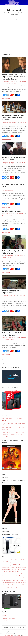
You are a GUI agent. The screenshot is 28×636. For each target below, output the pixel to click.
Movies (10, 163)
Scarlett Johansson (22, 582)
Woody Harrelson (12, 587)
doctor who (19, 565)
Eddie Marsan (6, 569)
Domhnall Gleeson (5, 567)
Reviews (10, 83)
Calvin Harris (14, 562)
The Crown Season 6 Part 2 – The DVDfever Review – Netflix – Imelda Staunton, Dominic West (13, 77)
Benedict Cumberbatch (18, 559)
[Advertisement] (14, 37)
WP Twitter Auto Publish (9, 635)
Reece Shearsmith (14, 580)
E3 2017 (20, 567)
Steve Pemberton (14, 585)
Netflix (6, 83)
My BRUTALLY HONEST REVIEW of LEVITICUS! (13, 432)
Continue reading (6, 98)
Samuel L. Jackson (11, 582)
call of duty (6, 562)
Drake (15, 567)
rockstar (21, 580)
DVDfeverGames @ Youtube (8, 618)
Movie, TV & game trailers (7, 190)
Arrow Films (4, 615)
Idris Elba (8, 573)
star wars (20, 584)
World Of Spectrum (6, 621)
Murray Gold (17, 578)
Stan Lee (6, 584)
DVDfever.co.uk (14, 10)
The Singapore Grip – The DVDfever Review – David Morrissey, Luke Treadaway (13, 117)
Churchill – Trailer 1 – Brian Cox (11, 211)
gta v (3, 573)
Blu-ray (6, 163)
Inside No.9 (14, 573)
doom (11, 567)
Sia (3, 584)
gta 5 (21, 571)
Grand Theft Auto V (11, 571)
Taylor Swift (22, 585)
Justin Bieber (19, 575)
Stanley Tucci (13, 584)
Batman (10, 559)
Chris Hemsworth (20, 562)
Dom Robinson (22, 81)
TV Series (15, 83)
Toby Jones (5, 587)
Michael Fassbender (9, 578)
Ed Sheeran (14, 569)
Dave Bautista (8, 565)
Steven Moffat (6, 585)
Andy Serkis (4, 559)
